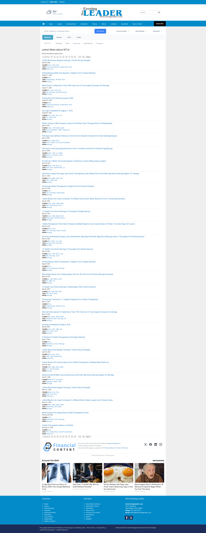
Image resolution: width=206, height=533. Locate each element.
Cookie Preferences (62, 530)
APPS (49, 178)
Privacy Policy (109, 448)
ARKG (53, 203)
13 (80, 57)
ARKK (57, 203)
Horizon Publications (57, 528)
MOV (53, 243)
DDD (47, 205)
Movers (63, 218)
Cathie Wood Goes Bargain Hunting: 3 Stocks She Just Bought (66, 60)
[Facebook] (150, 447)
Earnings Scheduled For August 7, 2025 (57, 110)
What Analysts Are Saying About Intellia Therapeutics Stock (65, 412)
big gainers (49, 381)
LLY (57, 153)
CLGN (61, 254)
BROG (53, 241)
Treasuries (99, 43)
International (88, 43)
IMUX (60, 291)
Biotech (48, 155)
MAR (49, 317)
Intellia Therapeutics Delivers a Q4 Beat (57, 425)
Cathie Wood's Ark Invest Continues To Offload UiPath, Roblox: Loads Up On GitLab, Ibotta (77, 400)
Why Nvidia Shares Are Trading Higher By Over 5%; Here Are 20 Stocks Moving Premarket (77, 274)
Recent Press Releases (52, 67)
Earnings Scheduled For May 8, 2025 (56, 324)
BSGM (58, 216)
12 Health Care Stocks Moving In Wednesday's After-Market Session (69, 287)
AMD (49, 354)
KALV (49, 140)
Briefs (47, 142)
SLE (54, 281)
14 (83, 57)
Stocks (59, 37)
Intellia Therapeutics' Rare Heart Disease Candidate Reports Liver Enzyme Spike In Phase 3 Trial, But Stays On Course (88, 224)
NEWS (58, 128)
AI (48, 279)
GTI (47, 281)
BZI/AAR (58, 79)
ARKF (49, 405)
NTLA (49, 65)
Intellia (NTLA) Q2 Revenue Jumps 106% (57, 98)
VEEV (47, 293)
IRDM (49, 392)
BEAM (49, 166)
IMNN (50, 281)
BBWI (53, 178)
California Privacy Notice (47, 530)
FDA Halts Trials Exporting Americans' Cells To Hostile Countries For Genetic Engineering (77, 148)
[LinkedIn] (155, 447)
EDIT (57, 166)
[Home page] (101, 12)
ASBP (53, 216)
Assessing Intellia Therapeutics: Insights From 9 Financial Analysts (68, 186)
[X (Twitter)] (145, 447)
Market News (64, 67)
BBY (49, 241)
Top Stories (55, 155)
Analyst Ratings (50, 79)
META (62, 367)
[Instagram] (160, 447)
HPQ (60, 241)
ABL (57, 115)
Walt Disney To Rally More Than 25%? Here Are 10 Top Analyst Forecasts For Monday (75, 85)
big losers (59, 243)
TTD (47, 117)
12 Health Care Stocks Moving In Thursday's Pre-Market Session (67, 249)
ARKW (62, 405)
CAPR (53, 128)
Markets (47, 37)
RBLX (59, 407)
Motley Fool (49, 69)
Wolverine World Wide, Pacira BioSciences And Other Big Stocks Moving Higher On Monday (78, 375)
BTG (53, 379)
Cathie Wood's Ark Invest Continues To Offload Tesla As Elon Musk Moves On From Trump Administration (83, 199)
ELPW (60, 279)
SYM (51, 369)
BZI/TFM (57, 218)
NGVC (52, 331)
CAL (57, 241)
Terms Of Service (122, 448)
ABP (49, 291)
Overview (59, 43)
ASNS (51, 279)
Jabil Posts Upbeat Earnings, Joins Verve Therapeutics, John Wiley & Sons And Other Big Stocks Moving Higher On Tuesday (90, 173)
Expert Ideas (49, 167)
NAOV (55, 293)
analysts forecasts (61, 92)
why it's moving (61, 230)
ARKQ (62, 203)
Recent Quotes (122, 31)
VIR (65, 319)
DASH (56, 90)
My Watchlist (140, 31)
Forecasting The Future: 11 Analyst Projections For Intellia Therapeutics (70, 299)
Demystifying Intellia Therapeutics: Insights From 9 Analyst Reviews (69, 73)
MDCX (53, 317)
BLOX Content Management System (134, 528)
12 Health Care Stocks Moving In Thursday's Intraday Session (66, 211)
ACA (60, 115)
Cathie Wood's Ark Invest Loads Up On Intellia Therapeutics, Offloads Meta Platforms (75, 362)
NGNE (62, 128)
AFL (49, 90)
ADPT (49, 203)
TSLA (57, 392)
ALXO (56, 331)
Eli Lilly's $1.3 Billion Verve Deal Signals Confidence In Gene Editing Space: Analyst (74, 161)
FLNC (61, 178)
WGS (57, 65)
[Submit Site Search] (159, 12)
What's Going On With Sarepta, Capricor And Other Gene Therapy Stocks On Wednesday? (77, 123)
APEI (52, 90)
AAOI (49, 115)
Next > (88, 57)
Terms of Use (91, 528)
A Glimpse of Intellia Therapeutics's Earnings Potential (63, 337)
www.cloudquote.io (114, 443)
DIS (60, 90)
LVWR (51, 180)
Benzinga (49, 81)
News (67, 43)
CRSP (53, 153)
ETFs (69, 37)
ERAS (60, 379)
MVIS (50, 117)
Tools (78, 37)
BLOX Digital (152, 528)
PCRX (47, 331)
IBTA (56, 407)
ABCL (53, 115)
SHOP (53, 65)
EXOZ (62, 216)
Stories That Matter (51, 130)
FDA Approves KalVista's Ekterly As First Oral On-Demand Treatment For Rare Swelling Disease (79, 136)
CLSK (57, 379)
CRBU (49, 153)
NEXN (62, 317)
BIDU (57, 367)
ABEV (57, 329)
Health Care (66, 130)
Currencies (76, 43)
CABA (49, 128)
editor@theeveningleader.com (140, 512)
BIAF (57, 254)
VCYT (47, 369)
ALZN (49, 216)
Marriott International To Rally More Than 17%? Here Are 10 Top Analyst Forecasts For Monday (79, 312)
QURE (59, 381)
